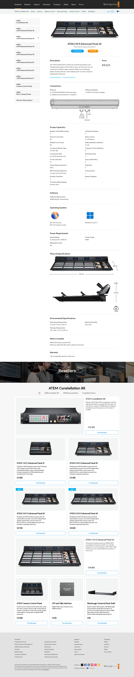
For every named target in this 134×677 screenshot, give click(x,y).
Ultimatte (17, 649)
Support (37, 4)
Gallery (83, 11)
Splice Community (79, 654)
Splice (73, 4)
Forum (81, 4)
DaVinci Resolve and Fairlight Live (24, 644)
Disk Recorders (19, 652)
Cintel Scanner (19, 657)
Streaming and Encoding (51, 657)
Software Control (49, 11)
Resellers (27, 4)
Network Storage (49, 649)
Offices (106, 642)
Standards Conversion (50, 642)
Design (33, 11)
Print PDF (93, 51)
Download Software (69, 77)
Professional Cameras (20, 642)
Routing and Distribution (51, 654)
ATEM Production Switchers (22, 647)
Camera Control (74, 11)
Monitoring (47, 647)
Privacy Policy (107, 652)
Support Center (78, 644)
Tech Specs (91, 11)
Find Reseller (77, 51)
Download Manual (56, 77)
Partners (106, 647)
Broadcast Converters (50, 644)
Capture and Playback (20, 654)
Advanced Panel (62, 11)
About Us (106, 644)
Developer (46, 4)
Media (66, 4)
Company (57, 4)
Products (18, 4)
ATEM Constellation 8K (22, 11)
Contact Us (77, 647)
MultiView (47, 652)
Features (39, 11)
